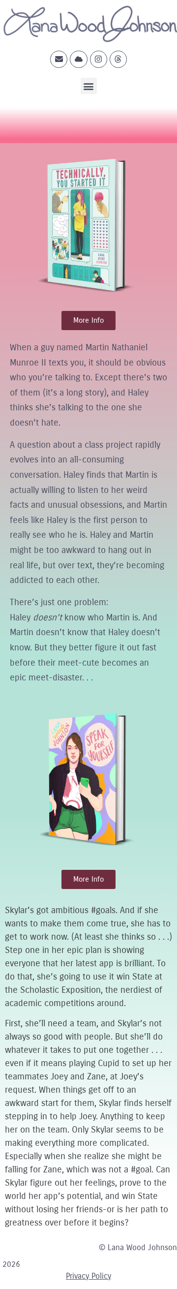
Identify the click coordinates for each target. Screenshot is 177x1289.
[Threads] (118, 59)
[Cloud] (78, 59)
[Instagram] (98, 59)
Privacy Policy (88, 1276)
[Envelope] (58, 59)
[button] (89, 86)
